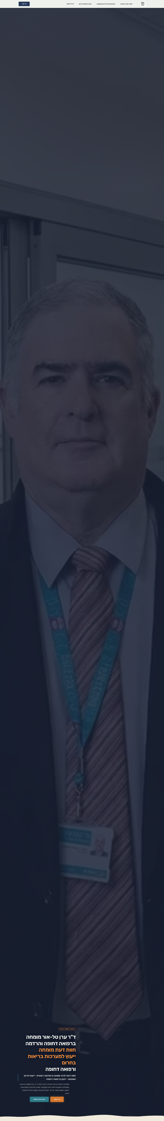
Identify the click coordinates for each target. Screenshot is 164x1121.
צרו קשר (57, 1099)
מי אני (24, 4)
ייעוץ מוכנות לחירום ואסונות (106, 4)
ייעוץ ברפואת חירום (85, 4)
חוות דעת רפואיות (126, 4)
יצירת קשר (70, 4)
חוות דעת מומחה (39, 1099)
